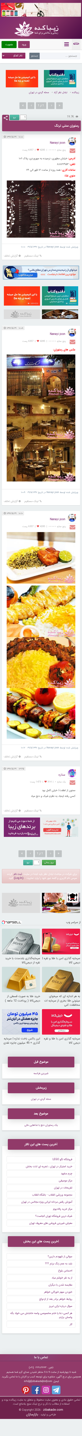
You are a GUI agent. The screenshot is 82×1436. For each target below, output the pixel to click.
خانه (76, 43)
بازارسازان (32, 1414)
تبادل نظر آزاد (60, 92)
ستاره (62, 775)
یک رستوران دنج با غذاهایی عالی (41, 1125)
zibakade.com (53, 1409)
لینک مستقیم (31, 256)
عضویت (9, 45)
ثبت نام (18, 874)
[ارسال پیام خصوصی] (73, 150)
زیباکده (75, 92)
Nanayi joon (57, 143)
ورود (24, 45)
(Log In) (18, 878)
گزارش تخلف (11, 256)
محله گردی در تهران (39, 92)
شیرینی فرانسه (41, 1073)
